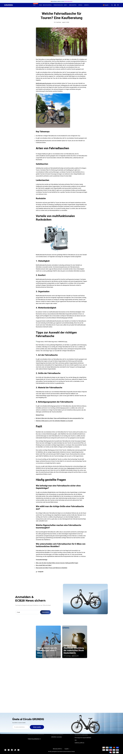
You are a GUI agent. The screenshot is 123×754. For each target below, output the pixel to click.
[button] (106, 5)
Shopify (73, 751)
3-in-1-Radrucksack (69, 468)
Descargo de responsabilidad (83, 737)
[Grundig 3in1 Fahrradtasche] (53, 251)
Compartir (40, 571)
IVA (76, 740)
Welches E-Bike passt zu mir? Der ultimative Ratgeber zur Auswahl (54, 420)
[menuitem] (36, 5)
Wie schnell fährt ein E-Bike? (44, 565)
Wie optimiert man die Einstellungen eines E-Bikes (47, 650)
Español (66, 749)
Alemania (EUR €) (57, 749)
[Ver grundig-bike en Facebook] (12, 750)
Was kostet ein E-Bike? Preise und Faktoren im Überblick (51, 568)
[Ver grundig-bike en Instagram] (5, 750)
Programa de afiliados (57, 734)
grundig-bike (54, 751)
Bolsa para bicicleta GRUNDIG (36, 734)
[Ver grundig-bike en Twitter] (15, 750)
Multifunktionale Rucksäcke (43, 83)
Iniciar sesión (37, 727)
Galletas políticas (79, 743)
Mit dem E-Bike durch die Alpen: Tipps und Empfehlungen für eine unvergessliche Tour (60, 418)
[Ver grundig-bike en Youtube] (18, 750)
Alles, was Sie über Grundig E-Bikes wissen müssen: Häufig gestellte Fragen (57, 563)
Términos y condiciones (81, 735)
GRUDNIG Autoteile (56, 737)
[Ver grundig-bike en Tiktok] (9, 750)
